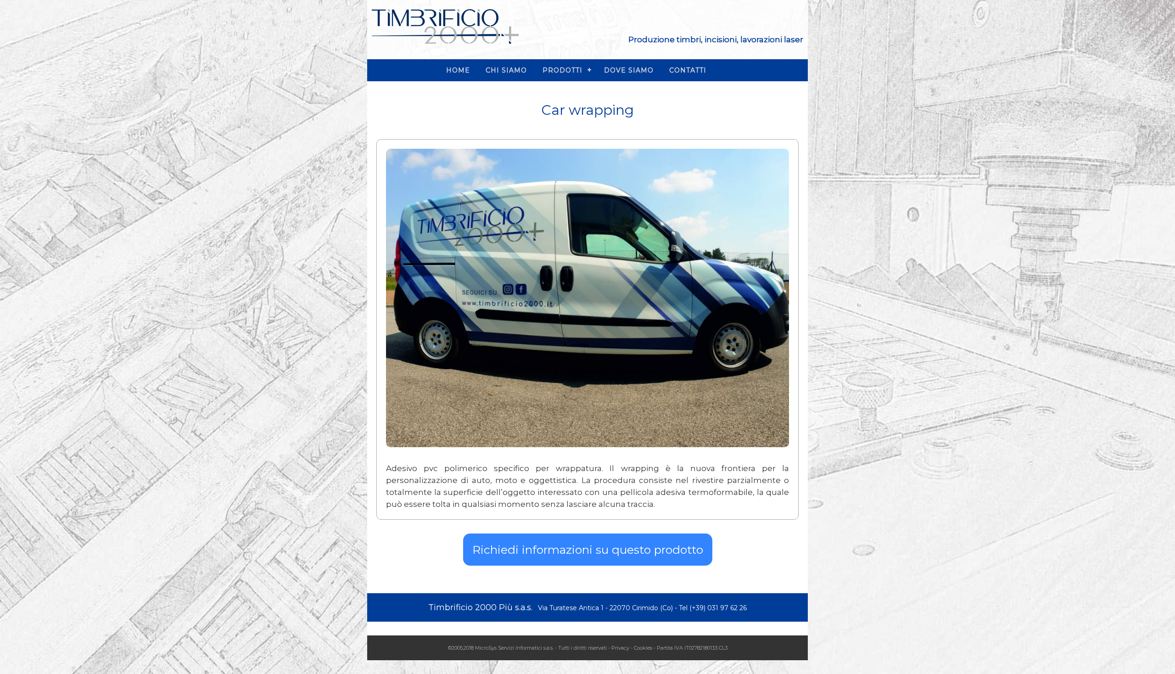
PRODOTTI (562, 70)
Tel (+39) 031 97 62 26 (713, 608)
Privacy (620, 648)
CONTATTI (687, 70)
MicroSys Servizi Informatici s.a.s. (514, 648)
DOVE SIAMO (629, 70)
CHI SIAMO (506, 70)
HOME (458, 70)
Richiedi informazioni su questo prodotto (587, 549)
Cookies (643, 648)
